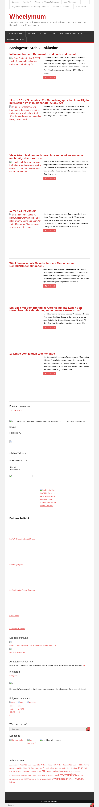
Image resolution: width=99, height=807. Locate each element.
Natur (45, 775)
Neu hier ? (27, 2)
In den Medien (81, 7)
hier (84, 665)
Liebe (38, 776)
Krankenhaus (15, 775)
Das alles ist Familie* (17, 653)
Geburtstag (17, 772)
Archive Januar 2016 (64, 765)
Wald (51, 779)
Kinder (31, 34)
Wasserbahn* (14, 616)
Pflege (50, 776)
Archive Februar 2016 (48, 765)
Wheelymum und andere (72, 34)
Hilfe (65, 771)
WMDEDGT (80, 779)
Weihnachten (60, 778)
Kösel (34, 776)
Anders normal (15, 34)
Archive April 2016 (20, 765)
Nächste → (18, 410)
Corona (58, 768)
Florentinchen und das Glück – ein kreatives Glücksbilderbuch (32, 645)
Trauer (34, 779)
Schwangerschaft (14, 779)
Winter (71, 779)
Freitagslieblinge (71, 768)
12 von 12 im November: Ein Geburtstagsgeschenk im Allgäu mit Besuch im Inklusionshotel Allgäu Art (49, 101)
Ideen (70, 772)
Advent (11, 765)
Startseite (15, 2)
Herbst (59, 771)
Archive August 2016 (34, 765)
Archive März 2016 (24, 768)
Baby (40, 768)
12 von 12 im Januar (22, 210)
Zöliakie (12, 782)
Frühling (82, 768)
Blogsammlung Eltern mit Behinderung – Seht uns (30, 7)
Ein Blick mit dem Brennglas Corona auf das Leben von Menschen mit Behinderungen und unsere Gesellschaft (45, 309)
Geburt (11, 772)
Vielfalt (39, 779)
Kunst (29, 775)
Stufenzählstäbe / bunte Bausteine (22, 590)
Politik (56, 775)
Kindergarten (77, 772)
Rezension (67, 775)
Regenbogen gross (16, 565)
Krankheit (24, 775)
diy (63, 768)
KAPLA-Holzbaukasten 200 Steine (22, 539)
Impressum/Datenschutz (62, 7)
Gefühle (25, 771)
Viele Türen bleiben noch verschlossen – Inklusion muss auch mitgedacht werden (46, 157)
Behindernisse (49, 768)
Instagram (13, 676)
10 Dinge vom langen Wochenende (32, 353)
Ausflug (35, 768)
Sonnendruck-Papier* (17, 629)
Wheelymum (27, 16)
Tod (30, 779)
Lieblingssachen (15, 39)
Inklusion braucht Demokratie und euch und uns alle (43, 54)
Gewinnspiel (35, 771)
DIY (53, 34)
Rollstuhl (79, 776)
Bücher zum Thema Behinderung (47, 2)
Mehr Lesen (49, 77)
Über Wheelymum (70, 2)
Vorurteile (45, 779)
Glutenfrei (48, 771)
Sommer (25, 779)
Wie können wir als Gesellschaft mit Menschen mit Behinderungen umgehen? (42, 264)
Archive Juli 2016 (78, 765)
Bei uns (43, 34)
